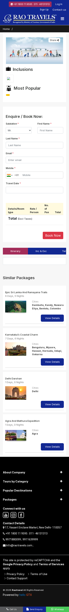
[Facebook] (21, 515)
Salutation (12, 123)
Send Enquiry (36, 609)
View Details (52, 318)
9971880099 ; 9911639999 (21, 539)
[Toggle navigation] (62, 19)
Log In (58, 4)
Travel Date (13, 183)
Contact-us (59, 9)
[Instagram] (13, 515)
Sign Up (44, 9)
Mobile (11, 168)
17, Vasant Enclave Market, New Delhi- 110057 (33, 527)
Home (6, 28)
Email (10, 153)
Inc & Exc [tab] (41, 251)
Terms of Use (38, 574)
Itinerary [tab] (15, 251)
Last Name (13, 138)
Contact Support (17, 578)
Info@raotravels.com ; (19, 545)
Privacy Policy (16, 574)
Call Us (12, 609)
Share (53, 40)
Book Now (53, 235)
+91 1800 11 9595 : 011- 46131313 (31, 4)
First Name (44, 123)
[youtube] (5, 515)
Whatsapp (59, 609)
